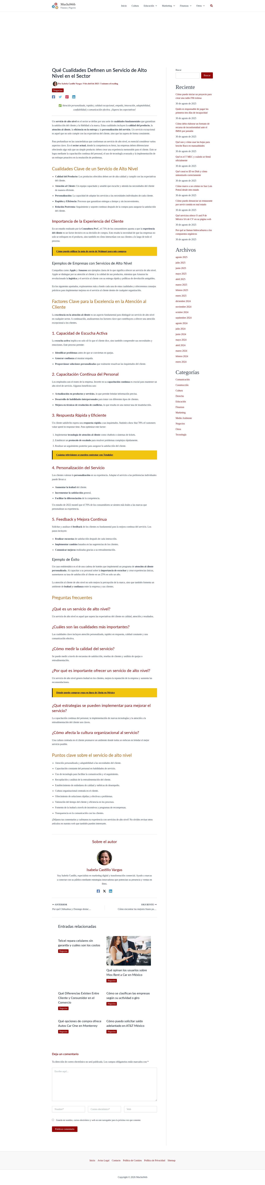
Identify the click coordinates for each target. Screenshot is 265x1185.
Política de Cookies (132, 1160)
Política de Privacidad (154, 1160)
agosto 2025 (181, 257)
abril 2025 (180, 279)
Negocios (57, 90)
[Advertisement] (132, 34)
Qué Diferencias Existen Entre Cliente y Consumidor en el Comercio (78, 998)
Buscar (178, 70)
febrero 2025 (182, 290)
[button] (150, 6)
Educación (181, 401)
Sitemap (171, 1160)
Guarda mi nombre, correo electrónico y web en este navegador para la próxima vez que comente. (98, 1120)
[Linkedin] (73, 96)
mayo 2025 (181, 273)
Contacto (116, 1160)
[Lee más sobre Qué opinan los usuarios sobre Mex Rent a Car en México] (128, 950)
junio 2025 (181, 268)
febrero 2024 (182, 356)
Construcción (182, 385)
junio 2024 (181, 334)
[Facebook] (53, 96)
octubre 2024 (182, 312)
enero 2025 (181, 295)
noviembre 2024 (183, 306)
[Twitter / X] (104, 891)
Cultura (179, 390)
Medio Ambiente (184, 418)
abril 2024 (180, 345)
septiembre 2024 (184, 317)
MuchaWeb (68, 4)
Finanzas (180, 407)
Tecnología (181, 434)
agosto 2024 (181, 323)
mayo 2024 (181, 339)
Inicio (92, 1160)
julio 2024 (180, 328)
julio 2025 (180, 262)
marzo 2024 (181, 350)
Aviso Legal (103, 1160)
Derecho (180, 396)
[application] (155, 6)
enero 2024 (181, 361)
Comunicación (183, 379)
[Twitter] (60, 96)
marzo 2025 (181, 284)
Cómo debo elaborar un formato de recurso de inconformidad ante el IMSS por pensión (192, 127)
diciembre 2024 (183, 301)
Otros (178, 429)
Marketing (181, 412)
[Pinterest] (67, 96)
